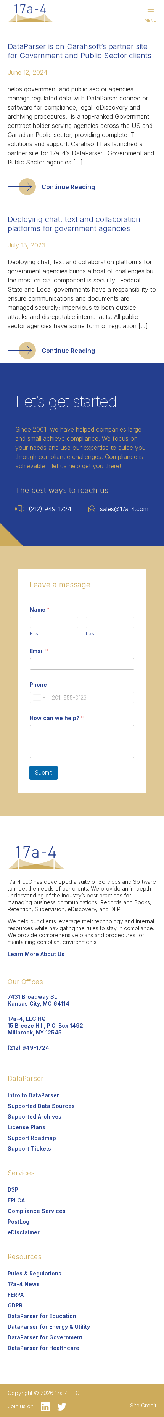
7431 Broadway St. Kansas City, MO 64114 (38, 1000)
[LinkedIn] (43, 1406)
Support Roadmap (32, 1138)
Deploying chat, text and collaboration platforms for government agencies (74, 224)
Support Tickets (29, 1148)
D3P (13, 1189)
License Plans (26, 1127)
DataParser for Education (42, 1316)
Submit (43, 772)
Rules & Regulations (34, 1273)
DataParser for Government (45, 1337)
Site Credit (143, 1405)
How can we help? (57, 718)
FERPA (16, 1294)
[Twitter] (58, 1406)
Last (91, 633)
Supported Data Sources (41, 1106)
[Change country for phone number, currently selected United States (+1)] (39, 697)
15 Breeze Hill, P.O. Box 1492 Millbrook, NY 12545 (45, 1025)
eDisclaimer (24, 1232)
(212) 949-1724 (50, 509)
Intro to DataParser (33, 1095)
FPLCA (16, 1200)
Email (39, 651)
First (35, 633)
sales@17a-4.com (124, 509)
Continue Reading (68, 187)
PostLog (18, 1221)
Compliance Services (37, 1211)
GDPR (15, 1305)
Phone (38, 684)
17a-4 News (24, 1284)
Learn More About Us (36, 954)
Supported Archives (34, 1116)
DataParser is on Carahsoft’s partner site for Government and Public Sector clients (79, 51)
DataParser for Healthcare (43, 1348)
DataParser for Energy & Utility (49, 1326)
